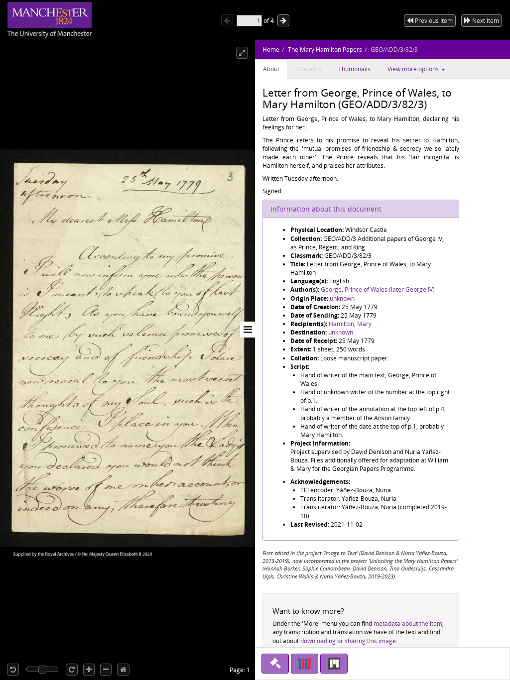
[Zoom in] (89, 670)
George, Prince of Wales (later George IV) (378, 289)
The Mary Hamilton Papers (325, 49)
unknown (342, 298)
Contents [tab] (308, 69)
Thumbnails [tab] (354, 69)
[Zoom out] (106, 670)
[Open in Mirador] (334, 664)
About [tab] (271, 69)
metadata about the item (408, 623)
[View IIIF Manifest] (304, 664)
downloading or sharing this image (348, 641)
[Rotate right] (72, 670)
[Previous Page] (227, 20)
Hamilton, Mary (350, 324)
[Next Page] (283, 20)
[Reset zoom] (123, 670)
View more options (413, 69)
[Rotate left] (13, 670)
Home (270, 49)
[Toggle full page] (242, 53)
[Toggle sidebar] (247, 330)
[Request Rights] (275, 664)
